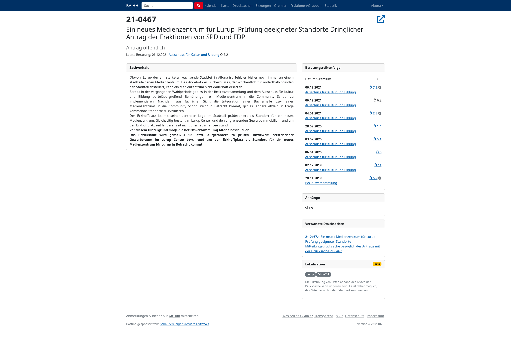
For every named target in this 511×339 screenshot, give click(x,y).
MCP (339, 316)
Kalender (211, 5)
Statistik (331, 5)
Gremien (280, 5)
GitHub (174, 316)
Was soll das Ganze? (297, 316)
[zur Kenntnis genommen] (379, 87)
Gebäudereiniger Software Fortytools (184, 324)
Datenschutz (354, 316)
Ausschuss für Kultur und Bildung (194, 54)
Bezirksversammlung (321, 183)
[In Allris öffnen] (381, 19)
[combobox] (167, 5)
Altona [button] (376, 5)
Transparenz (323, 316)
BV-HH (132, 5)
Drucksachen (243, 5)
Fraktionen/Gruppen (306, 5)
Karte (225, 5)
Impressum (375, 316)
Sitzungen (263, 5)
